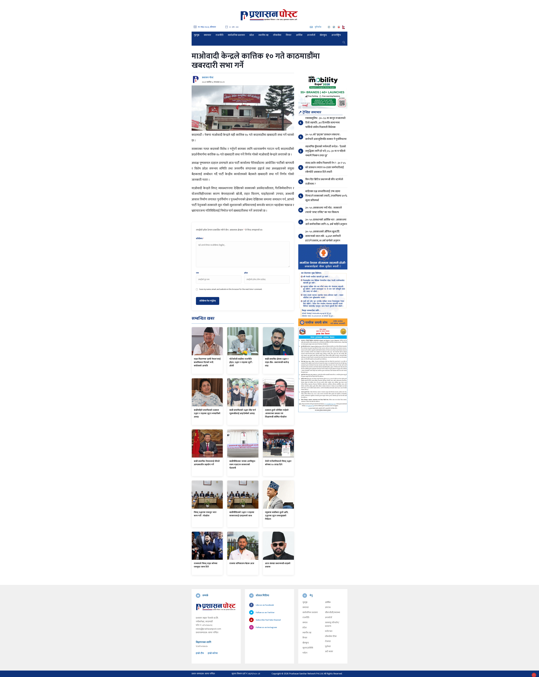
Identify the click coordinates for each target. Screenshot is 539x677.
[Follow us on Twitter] (333, 27)
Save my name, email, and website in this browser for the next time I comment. (230, 289)
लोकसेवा (277, 35)
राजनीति (219, 35)
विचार (288, 35)
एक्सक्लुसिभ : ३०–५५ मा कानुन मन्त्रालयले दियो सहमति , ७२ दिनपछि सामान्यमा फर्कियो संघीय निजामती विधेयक (325, 122)
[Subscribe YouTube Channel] (338, 27)
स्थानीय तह (263, 35)
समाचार (207, 35)
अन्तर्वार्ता (311, 35)
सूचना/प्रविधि (307, 648)
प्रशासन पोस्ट (207, 77)
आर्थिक (299, 35)
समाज (304, 622)
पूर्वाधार (328, 646)
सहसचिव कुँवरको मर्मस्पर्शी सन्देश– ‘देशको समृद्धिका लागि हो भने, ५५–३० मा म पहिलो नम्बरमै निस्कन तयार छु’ (325, 151)
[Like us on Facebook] (328, 27)
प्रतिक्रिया (200, 238)
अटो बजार (329, 651)
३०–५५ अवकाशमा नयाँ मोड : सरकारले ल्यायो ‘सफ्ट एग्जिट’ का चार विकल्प (323, 210)
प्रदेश (251, 35)
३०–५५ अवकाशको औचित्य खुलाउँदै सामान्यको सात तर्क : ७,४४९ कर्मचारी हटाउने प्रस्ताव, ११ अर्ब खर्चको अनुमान (323, 236)
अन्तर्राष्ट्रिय (336, 35)
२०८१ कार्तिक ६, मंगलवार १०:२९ (213, 82)
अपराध (328, 607)
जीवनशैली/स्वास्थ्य (332, 612)
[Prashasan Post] (269, 15)
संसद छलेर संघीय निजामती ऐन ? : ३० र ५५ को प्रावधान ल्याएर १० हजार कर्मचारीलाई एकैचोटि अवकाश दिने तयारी (325, 167)
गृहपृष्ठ (196, 35)
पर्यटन (304, 653)
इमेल (246, 273)
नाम (197, 273)
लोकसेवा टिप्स (331, 636)
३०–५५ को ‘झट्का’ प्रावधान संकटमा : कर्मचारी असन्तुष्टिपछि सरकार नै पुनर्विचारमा (326, 136)
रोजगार (328, 641)
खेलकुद (323, 35)
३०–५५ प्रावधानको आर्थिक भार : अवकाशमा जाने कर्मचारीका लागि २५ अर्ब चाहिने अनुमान (326, 222)
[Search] (343, 42)
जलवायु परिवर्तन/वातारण (332, 624)
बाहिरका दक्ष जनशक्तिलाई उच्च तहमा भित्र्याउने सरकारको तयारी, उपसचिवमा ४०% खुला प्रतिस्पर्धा (326, 195)
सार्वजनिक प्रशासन (236, 35)
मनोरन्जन (328, 631)
